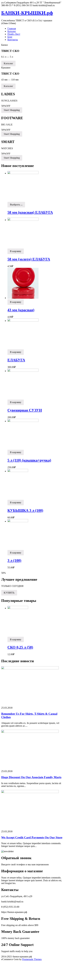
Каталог (11, 31)
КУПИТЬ (9, 592)
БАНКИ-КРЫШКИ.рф (27, 13)
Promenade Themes (32, 959)
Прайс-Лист (13, 34)
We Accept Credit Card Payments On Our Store (31, 837)
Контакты (12, 39)
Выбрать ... (16, 204)
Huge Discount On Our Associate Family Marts (31, 777)
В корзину (15, 251)
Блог (9, 37)
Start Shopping (12, 110)
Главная (11, 28)
